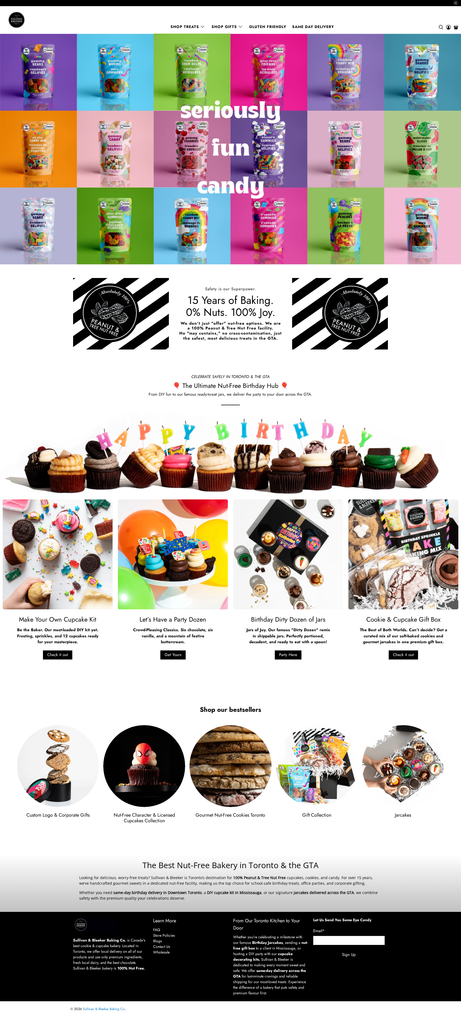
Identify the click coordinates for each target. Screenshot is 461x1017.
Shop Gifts (224, 26)
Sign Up (349, 955)
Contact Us (161, 946)
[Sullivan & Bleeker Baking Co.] (35, 20)
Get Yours (173, 655)
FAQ (156, 929)
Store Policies (164, 935)
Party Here (288, 655)
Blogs (157, 941)
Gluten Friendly (267, 26)
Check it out (57, 655)
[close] (455, 3)
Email (319, 931)
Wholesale (161, 952)
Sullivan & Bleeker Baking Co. (104, 1009)
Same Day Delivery (313, 26)
